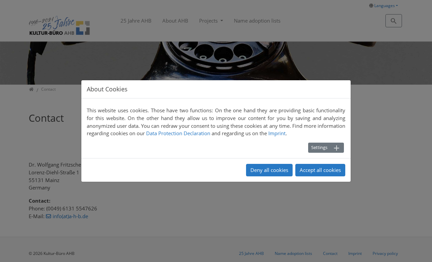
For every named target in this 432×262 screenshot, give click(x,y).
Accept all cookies (320, 170)
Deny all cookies (269, 170)
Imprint (277, 133)
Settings (319, 147)
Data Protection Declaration (178, 133)
